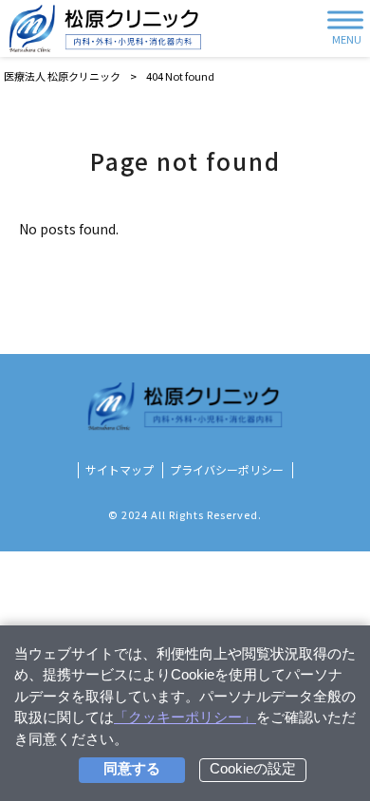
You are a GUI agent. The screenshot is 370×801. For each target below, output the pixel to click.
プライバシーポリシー (227, 469)
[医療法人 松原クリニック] (105, 28)
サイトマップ (119, 469)
